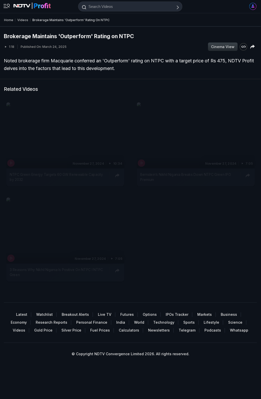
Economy (19, 322)
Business (229, 314)
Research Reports (51, 322)
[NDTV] (32, 4)
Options (150, 314)
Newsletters (159, 330)
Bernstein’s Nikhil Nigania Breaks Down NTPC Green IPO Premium (185, 176)
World (139, 322)
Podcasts (212, 330)
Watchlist (44, 314)
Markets (204, 314)
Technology (163, 322)
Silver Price (71, 330)
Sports (189, 322)
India (120, 322)
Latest (21, 314)
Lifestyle (211, 322)
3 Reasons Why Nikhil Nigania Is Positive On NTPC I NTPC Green (56, 272)
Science (235, 322)
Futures (127, 314)
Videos (19, 330)
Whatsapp (239, 330)
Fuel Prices (100, 330)
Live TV (104, 314)
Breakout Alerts (75, 314)
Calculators (129, 330)
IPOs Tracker (177, 314)
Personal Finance (91, 322)
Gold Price (43, 330)
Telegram (187, 330)
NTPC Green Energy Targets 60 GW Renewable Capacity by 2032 (56, 176)
